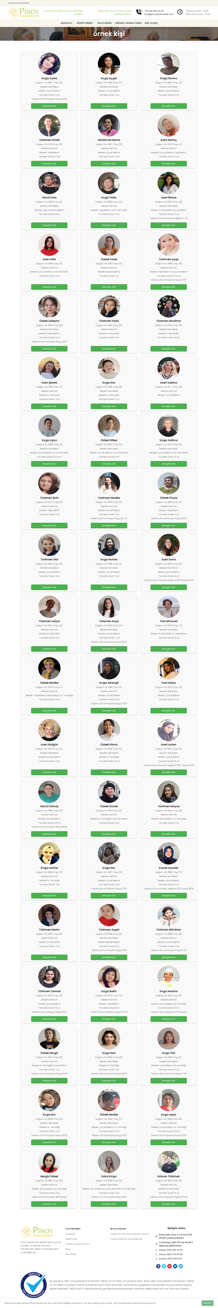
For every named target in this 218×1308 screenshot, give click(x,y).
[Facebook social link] (158, 1266)
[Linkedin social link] (175, 1266)
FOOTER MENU (73, 1228)
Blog (68, 1249)
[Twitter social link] (164, 1266)
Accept (207, 1303)
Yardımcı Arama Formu (78, 1244)
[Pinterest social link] (169, 1266)
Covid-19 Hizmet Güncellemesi (126, 1239)
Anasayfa (70, 1233)
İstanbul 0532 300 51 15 (170, 1258)
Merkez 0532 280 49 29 (171, 1249)
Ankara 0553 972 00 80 (171, 1254)
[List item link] (176, 1236)
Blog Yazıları (118, 1228)
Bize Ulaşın (71, 1254)
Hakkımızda (71, 1239)
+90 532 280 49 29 (154, 10)
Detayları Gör (49, 106)
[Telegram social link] (181, 1266)
